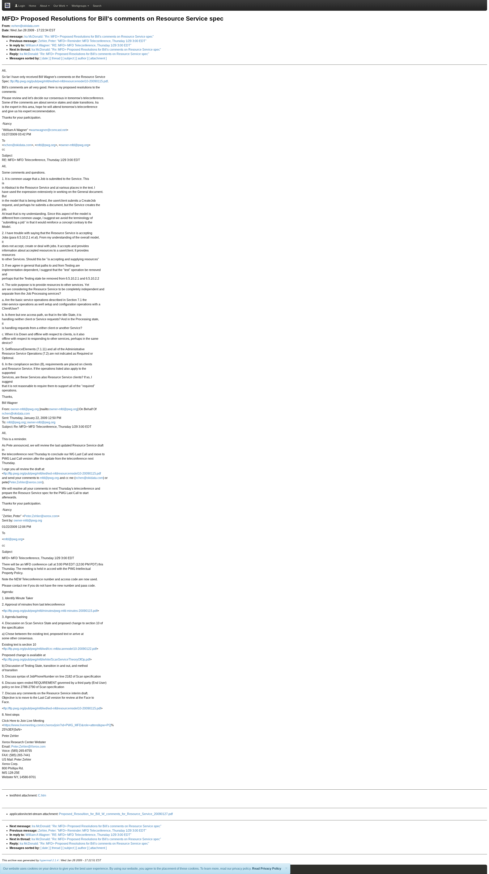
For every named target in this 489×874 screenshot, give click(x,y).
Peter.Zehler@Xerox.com (28, 746)
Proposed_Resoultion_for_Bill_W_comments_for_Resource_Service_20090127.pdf (116, 814)
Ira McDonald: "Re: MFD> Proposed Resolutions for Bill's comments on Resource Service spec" (89, 36)
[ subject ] (69, 58)
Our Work (59, 5)
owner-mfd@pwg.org (74, 145)
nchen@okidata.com (18, 145)
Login (21, 5)
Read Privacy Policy (266, 868)
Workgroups (79, 5)
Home (32, 5)
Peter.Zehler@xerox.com (25, 482)
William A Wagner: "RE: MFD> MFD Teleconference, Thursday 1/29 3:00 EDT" (78, 45)
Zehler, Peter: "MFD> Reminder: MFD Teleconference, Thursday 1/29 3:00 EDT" (92, 41)
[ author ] (82, 58)
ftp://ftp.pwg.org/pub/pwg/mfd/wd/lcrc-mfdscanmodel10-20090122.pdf (50, 648)
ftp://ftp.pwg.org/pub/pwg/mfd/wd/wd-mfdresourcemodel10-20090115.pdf (59, 81)
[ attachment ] (98, 58)
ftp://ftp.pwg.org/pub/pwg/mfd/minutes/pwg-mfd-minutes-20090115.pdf (50, 610)
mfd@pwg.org (45, 145)
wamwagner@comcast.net (48, 130)
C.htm (42, 795)
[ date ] (44, 58)
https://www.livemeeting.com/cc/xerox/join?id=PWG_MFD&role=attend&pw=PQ (57, 725)
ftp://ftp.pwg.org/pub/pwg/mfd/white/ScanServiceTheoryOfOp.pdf (47, 659)
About (44, 5)
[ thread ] (56, 58)
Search (97, 5)
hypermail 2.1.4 (49, 860)
